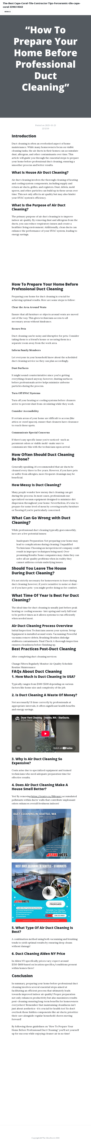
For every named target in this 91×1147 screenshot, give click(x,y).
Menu (7, 12)
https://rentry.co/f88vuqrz (46, 796)
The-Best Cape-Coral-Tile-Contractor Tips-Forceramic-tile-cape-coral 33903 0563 (41, 5)
